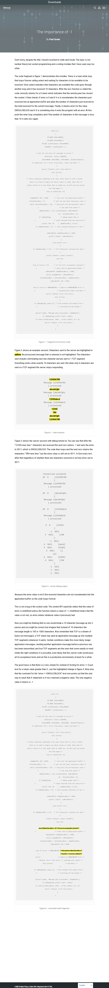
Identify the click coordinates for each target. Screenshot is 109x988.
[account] (99, 7)
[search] (95, 7)
